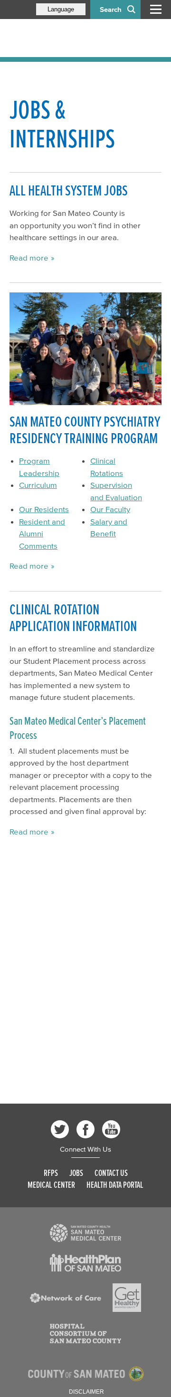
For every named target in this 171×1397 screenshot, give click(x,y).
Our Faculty (110, 509)
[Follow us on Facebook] (85, 1129)
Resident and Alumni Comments (42, 533)
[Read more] (86, 348)
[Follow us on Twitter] (60, 1129)
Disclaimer (86, 1391)
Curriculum (38, 484)
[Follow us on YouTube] (111, 1129)
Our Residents (44, 509)
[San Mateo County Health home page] (71, 38)
